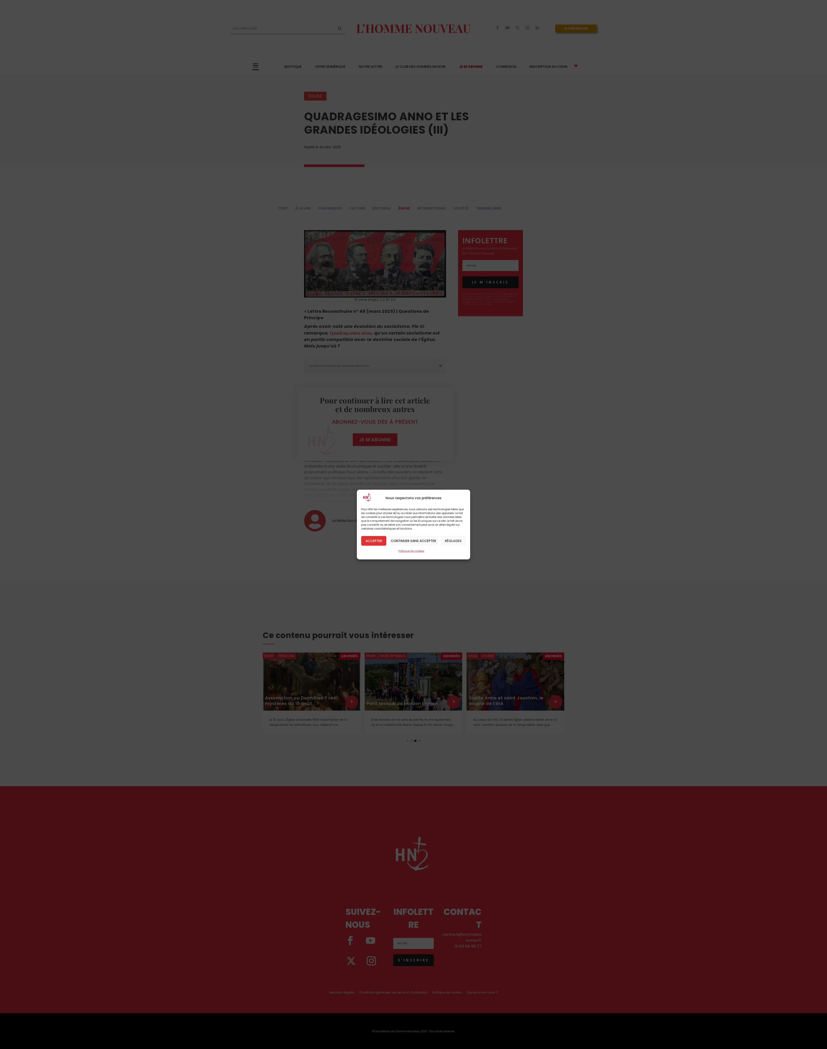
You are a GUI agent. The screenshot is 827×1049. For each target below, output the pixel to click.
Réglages (453, 540)
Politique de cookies (411, 551)
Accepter (373, 540)
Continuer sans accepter (413, 540)
